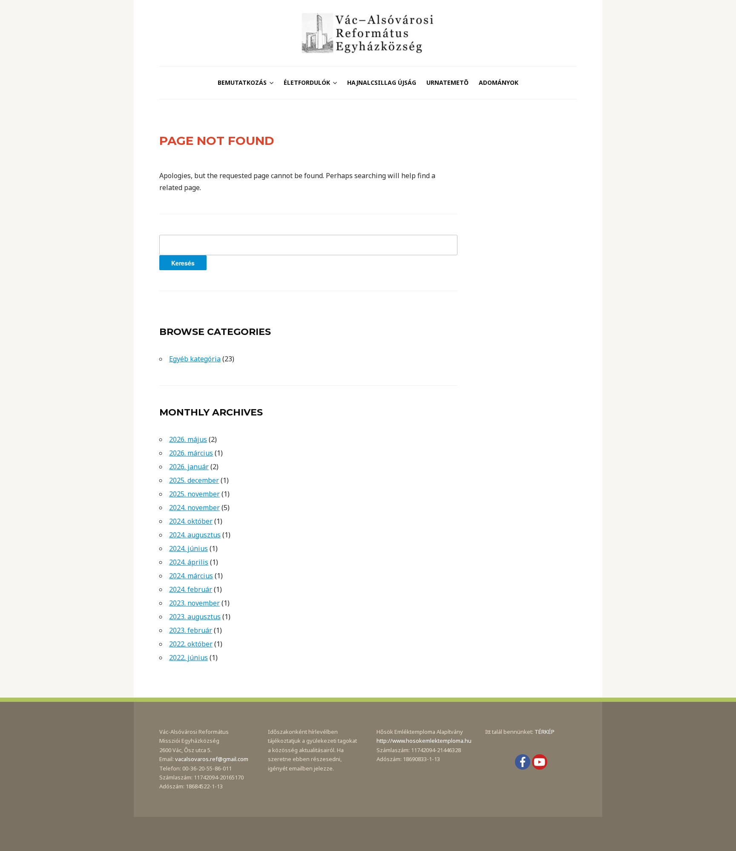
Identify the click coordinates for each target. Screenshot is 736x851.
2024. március (191, 575)
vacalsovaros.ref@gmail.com (211, 759)
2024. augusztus (195, 534)
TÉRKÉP (545, 732)
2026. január (189, 466)
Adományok (498, 82)
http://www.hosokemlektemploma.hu (424, 740)
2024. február (190, 589)
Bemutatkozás (242, 82)
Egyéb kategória (195, 358)
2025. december (194, 480)
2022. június (188, 657)
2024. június (188, 548)
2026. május (188, 439)
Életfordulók (307, 82)
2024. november (194, 507)
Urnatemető (447, 82)
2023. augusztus (195, 616)
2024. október (191, 521)
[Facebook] (522, 762)
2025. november (194, 494)
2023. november (194, 603)
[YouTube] (539, 762)
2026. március (191, 453)
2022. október (191, 644)
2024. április (188, 562)
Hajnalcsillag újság (381, 82)
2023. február (190, 630)
